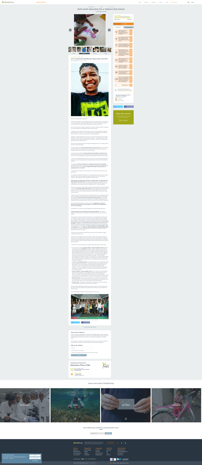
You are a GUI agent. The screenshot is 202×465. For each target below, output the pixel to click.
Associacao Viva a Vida (101, 11)
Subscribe (108, 433)
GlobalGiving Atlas (98, 454)
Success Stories (120, 454)
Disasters (160, 2)
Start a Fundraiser (123, 120)
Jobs (107, 451)
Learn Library (122, 448)
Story (73, 53)
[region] (22, 458)
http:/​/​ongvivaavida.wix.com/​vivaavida (81, 369)
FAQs (107, 453)
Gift (175, 2)
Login (192, 2)
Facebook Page (78, 370)
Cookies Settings (35, 460)
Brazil (101, 6)
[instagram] (121, 443)
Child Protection (91, 6)
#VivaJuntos (74, 262)
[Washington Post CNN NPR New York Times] (87, 459)
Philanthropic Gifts (76, 451)
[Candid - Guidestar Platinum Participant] (115, 459)
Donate (41, 2)
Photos (95, 53)
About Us (109, 448)
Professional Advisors (77, 453)
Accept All (35, 455)
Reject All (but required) (35, 458)
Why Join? (86, 451)
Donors (75, 448)
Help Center (110, 442)
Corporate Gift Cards (99, 453)
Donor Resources (121, 453)
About (140, 2)
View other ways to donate (127, 90)
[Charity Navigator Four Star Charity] (111, 459)
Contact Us (108, 454)
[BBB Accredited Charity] (119, 459)
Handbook (86, 453)
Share (106, 53)
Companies (154, 2)
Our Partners (97, 451)
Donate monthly (128, 27)
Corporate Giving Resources (122, 451)
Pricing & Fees (86, 454)
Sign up (78, 355)
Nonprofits (146, 2)
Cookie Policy (11, 458)
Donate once (118, 27)
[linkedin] (125, 443)
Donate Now (123, 23)
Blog (167, 2)
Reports (84, 53)
